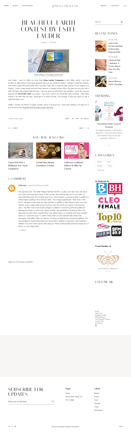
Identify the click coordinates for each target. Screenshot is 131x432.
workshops (98, 410)
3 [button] (109, 145)
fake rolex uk (23, 213)
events (96, 396)
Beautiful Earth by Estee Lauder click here (38, 107)
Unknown (22, 185)
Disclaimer (99, 323)
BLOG (15, 6)
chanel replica (23, 200)
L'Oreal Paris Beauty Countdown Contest (45, 164)
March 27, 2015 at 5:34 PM (38, 185)
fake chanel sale (75, 215)
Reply (23, 230)
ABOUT (104, 6)
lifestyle (100, 166)
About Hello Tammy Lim (74, 396)
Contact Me (99, 321)
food (108, 162)
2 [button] (107, 145)
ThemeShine (75, 427)
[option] (109, 120)
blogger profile (100, 315)
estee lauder (18, 118)
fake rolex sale (77, 192)
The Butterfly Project (102, 319)
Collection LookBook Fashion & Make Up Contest (73, 165)
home (97, 311)
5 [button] (113, 145)
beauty (99, 162)
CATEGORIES (27, 6)
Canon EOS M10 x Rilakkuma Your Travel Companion (17, 165)
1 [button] (105, 145)
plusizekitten (65, 5)
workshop (100, 170)
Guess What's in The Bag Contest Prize (48, 75)
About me (98, 313)
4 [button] (111, 145)
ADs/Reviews (100, 317)
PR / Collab (70, 400)
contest (43, 42)
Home (6, 6)
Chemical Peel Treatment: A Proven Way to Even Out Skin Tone (114, 66)
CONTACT (115, 6)
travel (110, 166)
